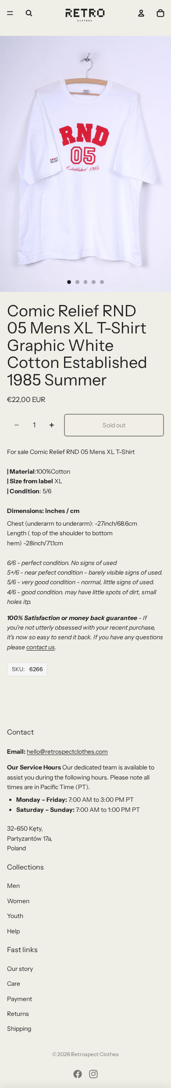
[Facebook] (77, 1074)
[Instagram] (93, 1074)
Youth (15, 916)
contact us (40, 647)
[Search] (29, 13)
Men (13, 886)
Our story (20, 969)
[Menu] (10, 13)
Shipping (19, 1029)
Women (18, 901)
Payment (19, 999)
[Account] (141, 13)
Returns (18, 1014)
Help (13, 931)
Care (13, 984)
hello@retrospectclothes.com (67, 751)
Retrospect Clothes (95, 1054)
